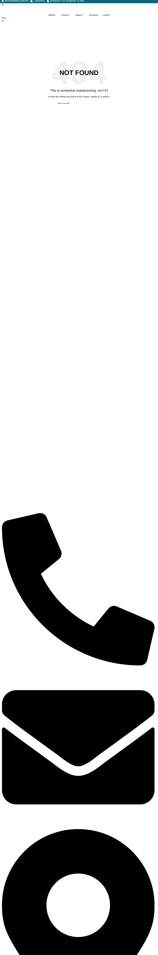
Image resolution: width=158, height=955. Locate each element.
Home (73, 46)
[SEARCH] (99, 103)
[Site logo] (16, 8)
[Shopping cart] (2, 26)
